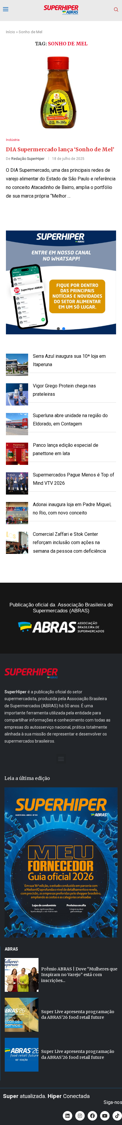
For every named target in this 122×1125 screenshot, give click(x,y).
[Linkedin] (67, 1116)
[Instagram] (80, 1116)
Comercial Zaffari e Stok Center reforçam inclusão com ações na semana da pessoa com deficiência (69, 542)
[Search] (116, 9)
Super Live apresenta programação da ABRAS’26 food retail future (77, 1014)
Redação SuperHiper (27, 159)
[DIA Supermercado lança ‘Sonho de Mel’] (61, 92)
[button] (61, 282)
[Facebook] (92, 1116)
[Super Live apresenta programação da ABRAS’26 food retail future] (21, 1015)
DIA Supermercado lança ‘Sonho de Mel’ (60, 149)
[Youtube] (105, 1116)
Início (10, 32)
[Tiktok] (117, 1116)
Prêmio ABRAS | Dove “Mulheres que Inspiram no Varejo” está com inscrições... (79, 974)
